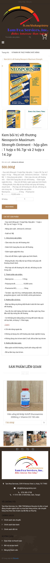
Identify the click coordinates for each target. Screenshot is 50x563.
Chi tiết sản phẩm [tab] (11, 217)
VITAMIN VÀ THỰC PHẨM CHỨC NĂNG (25, 52)
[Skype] (28, 449)
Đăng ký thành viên (11, 550)
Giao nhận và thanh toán (13, 541)
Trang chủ (5, 52)
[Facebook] (17, 449)
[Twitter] (33, 449)
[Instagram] (22, 449)
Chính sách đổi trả (10, 529)
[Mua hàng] (43, 422)
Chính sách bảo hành (11, 525)
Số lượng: (5, 199)
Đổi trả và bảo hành (11, 545)
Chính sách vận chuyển (12, 520)
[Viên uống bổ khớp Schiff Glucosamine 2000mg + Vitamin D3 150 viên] (25, 396)
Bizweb (16, 558)
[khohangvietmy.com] (25, 7)
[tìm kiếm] (29, 37)
